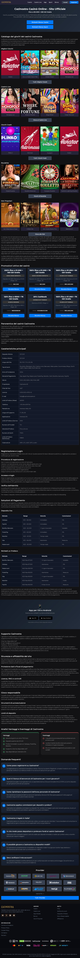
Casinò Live (37, 2)
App (45, 2)
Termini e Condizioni (7, 925)
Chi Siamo (4, 933)
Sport (50, 2)
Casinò (30, 2)
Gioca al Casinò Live (40, 120)
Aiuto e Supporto (46, 956)
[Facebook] (2, 915)
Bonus (57, 2)
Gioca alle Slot (40, 234)
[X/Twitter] (6, 915)
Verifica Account (62, 911)
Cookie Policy (5, 930)
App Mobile (37, 913)
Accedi (65, 2)
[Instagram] (10, 915)
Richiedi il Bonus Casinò (40, 22)
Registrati (74, 2)
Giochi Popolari (38, 918)
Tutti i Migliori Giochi (40, 82)
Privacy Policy (5, 928)
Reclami (3, 935)
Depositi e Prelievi (62, 913)
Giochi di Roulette (40, 196)
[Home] (16, 907)
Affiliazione (60, 918)
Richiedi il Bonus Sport (40, 27)
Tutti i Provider (40, 898)
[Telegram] (13, 915)
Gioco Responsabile (63, 916)
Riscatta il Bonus (13, 289)
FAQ (58, 908)
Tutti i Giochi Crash (40, 158)
